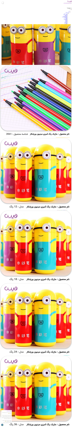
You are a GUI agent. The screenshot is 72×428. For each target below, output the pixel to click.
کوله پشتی (66, 20)
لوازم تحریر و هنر (66, 13)
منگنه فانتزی (65, 23)
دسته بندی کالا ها (67, 12)
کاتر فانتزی (66, 21)
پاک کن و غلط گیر (65, 14)
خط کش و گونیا (65, 19)
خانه (68, 11)
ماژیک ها (66, 17)
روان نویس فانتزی (65, 16)
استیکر (66, 18)
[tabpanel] (36, 402)
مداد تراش (66, 15)
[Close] (3, 3)
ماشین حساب (65, 22)
